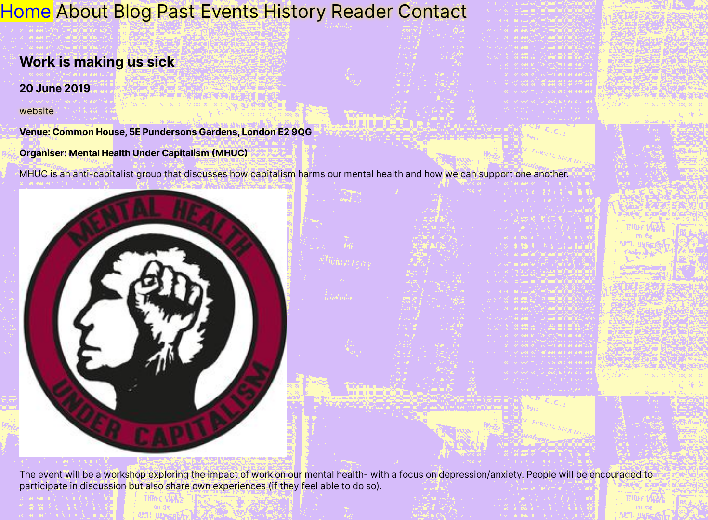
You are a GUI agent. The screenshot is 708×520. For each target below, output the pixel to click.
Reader (362, 11)
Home (25, 11)
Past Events (208, 11)
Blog (132, 11)
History (294, 11)
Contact (432, 11)
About (82, 11)
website (36, 111)
